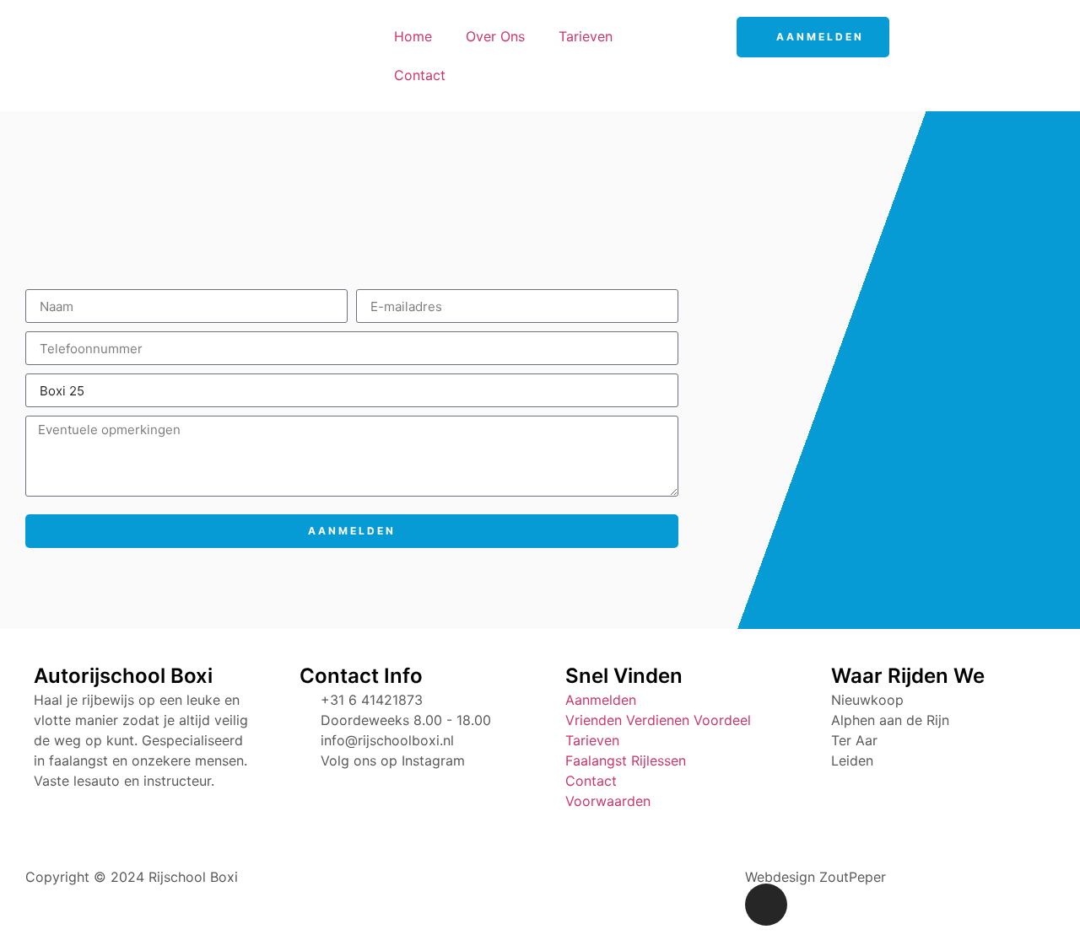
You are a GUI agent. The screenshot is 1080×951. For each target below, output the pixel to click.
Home (413, 36)
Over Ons (495, 36)
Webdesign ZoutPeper (815, 876)
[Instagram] (766, 905)
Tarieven (586, 36)
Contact (420, 75)
